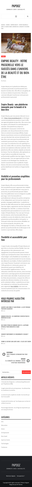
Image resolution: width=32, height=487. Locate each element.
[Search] (27, 16)
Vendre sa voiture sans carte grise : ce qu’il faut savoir (16, 341)
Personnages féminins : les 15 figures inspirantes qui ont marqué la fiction (15, 409)
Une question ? (21, 476)
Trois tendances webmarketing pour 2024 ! (17, 354)
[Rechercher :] (11, 372)
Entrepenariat (5, 432)
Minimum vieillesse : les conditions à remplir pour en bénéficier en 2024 (15, 317)
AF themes (19, 484)
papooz (16, 6)
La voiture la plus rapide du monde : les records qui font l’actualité (15, 396)
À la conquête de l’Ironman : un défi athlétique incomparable (15, 361)
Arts (2, 421)
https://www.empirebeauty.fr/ (13, 118)
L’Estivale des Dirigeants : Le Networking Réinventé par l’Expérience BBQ (15, 383)
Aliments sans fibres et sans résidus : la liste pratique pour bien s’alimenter (15, 308)
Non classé (4, 436)
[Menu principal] (16, 16)
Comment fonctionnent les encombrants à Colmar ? (14, 334)
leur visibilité (14, 286)
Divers (3, 56)
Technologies (5, 443)
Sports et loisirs (5, 440)
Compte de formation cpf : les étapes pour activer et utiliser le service (15, 402)
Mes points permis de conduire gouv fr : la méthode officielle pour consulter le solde (15, 326)
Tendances (4, 447)
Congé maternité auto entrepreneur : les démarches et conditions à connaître (15, 389)
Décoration (4, 425)
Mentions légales (10, 476)
